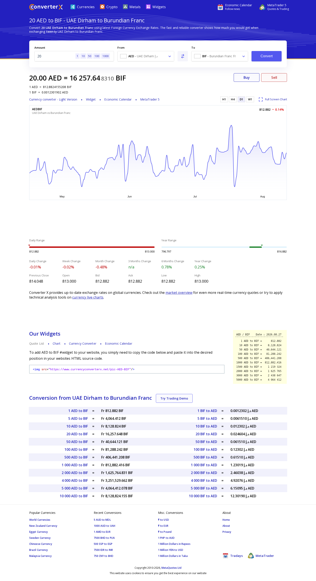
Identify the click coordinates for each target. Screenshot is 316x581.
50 (89, 56)
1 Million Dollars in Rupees (174, 544)
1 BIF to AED (207, 410)
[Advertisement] (158, 220)
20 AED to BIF (77, 434)
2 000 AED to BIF (75, 472)
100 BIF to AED (205, 449)
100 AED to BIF (76, 449)
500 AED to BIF (76, 457)
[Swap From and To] (183, 56)
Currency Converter (82, 343)
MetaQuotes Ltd (171, 568)
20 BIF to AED (206, 434)
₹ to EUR (163, 526)
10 (83, 56)
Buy (247, 77)
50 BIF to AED (206, 441)
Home (226, 520)
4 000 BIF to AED (204, 480)
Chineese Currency (40, 544)
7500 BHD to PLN (104, 538)
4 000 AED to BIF (75, 480)
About (226, 526)
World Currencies (40, 520)
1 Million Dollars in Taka (173, 556)
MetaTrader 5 (150, 99)
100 (97, 56)
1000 (106, 56)
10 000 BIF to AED (203, 496)
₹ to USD (163, 520)
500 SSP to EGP (103, 544)
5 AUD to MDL (102, 520)
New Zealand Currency (43, 526)
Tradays (236, 556)
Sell (274, 77)
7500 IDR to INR (103, 550)
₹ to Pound (165, 532)
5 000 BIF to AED (204, 488)
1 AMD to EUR (102, 532)
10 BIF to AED (206, 426)
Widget (91, 99)
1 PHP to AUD (166, 538)
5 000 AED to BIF (75, 488)
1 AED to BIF (78, 410)
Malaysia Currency (40, 556)
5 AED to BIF (78, 418)
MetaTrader (264, 556)
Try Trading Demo (174, 398)
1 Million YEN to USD (170, 550)
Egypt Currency (38, 532)
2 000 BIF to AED (204, 472)
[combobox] (146, 56)
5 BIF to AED (207, 418)
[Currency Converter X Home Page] (46, 7)
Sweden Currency (40, 538)
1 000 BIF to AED (204, 465)
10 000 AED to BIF (74, 496)
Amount (39, 48)
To (193, 48)
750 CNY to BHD (103, 556)
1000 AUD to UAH (104, 526)
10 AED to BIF (77, 426)
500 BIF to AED (205, 457)
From (120, 48)
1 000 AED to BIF (75, 465)
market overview (179, 292)
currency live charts (87, 297)
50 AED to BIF (77, 441)
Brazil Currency (38, 550)
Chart (56, 343)
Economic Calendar (118, 99)
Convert (267, 56)
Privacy (226, 532)
